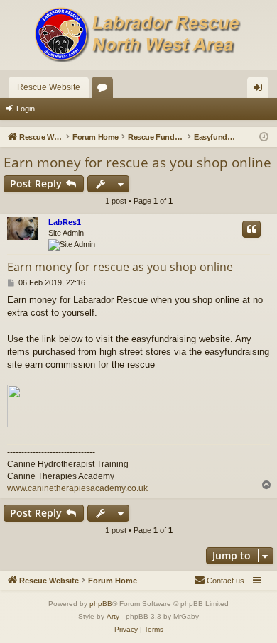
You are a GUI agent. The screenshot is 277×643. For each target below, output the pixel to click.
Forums (105, 90)
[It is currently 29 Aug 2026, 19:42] (263, 137)
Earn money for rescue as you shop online (137, 162)
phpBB (100, 604)
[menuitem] (219, 580)
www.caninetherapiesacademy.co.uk (77, 488)
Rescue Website (48, 87)
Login (25, 108)
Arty (113, 616)
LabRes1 (64, 222)
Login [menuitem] (260, 90)
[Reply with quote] (251, 229)
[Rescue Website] (138, 35)
